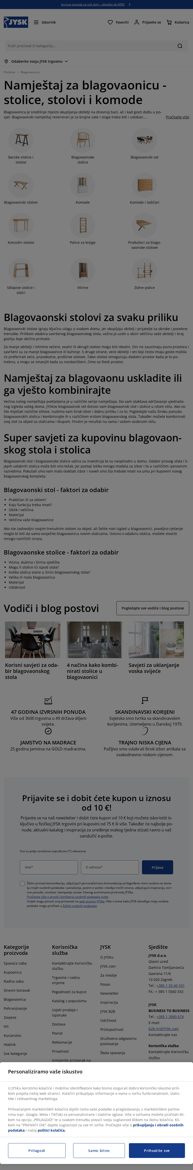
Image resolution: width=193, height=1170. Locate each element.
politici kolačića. (52, 1130)
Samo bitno (99, 1150)
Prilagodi (36, 1150)
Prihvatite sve (157, 1150)
